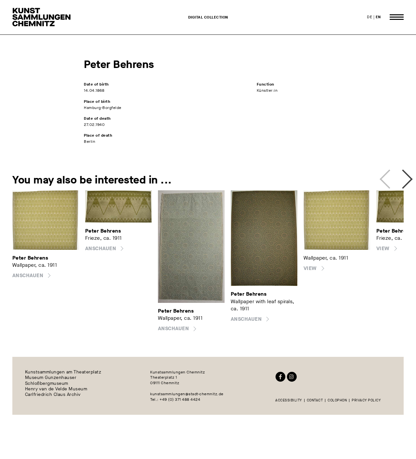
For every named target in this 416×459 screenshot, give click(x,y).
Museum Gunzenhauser (51, 378)
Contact (315, 400)
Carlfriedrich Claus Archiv (53, 395)
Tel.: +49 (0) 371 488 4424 (175, 399)
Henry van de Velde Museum (56, 389)
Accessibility (288, 400)
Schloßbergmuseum (46, 383)
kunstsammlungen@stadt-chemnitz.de (187, 394)
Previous (387, 176)
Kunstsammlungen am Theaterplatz (63, 372)
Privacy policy (366, 400)
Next (400, 176)
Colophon (337, 400)
